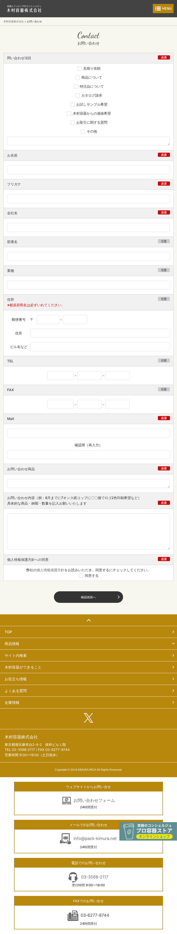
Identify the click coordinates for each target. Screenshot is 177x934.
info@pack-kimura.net (95, 838)
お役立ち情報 (16, 679)
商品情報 (12, 643)
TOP (8, 632)
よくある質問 (16, 690)
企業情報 (12, 702)
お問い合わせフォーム (94, 800)
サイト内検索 (16, 655)
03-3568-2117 (94, 877)
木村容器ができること (23, 667)
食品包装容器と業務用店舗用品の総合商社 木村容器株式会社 (24, 8)
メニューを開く (163, 8)
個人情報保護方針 (50, 570)
